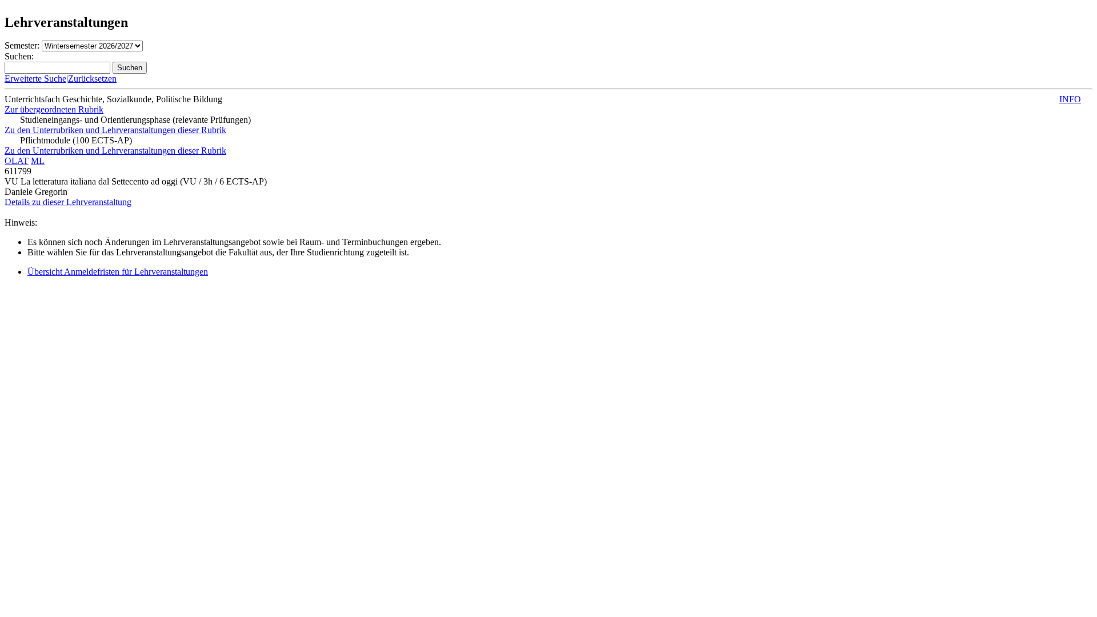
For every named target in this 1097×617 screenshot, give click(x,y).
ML (38, 161)
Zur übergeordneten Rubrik (54, 109)
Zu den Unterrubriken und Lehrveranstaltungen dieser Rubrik (115, 130)
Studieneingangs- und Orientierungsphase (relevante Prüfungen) (135, 120)
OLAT (17, 161)
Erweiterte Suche (35, 78)
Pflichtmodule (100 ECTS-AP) (76, 140)
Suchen (129, 67)
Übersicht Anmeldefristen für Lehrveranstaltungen (117, 272)
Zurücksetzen (92, 78)
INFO (1070, 99)
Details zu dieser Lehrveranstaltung (68, 202)
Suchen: (19, 56)
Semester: (22, 45)
